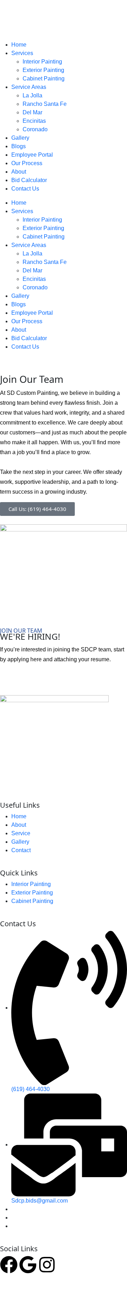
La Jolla (32, 95)
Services (22, 53)
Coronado (35, 129)
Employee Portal (32, 155)
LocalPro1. (89, 1292)
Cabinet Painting (44, 79)
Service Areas (28, 87)
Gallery (20, 138)
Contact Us (25, 189)
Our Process (26, 163)
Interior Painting (42, 62)
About (18, 172)
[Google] (28, 1264)
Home (18, 45)
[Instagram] (47, 1264)
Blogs (18, 146)
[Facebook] (9, 1264)
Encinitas (34, 121)
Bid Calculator (29, 180)
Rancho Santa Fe (45, 104)
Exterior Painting (43, 70)
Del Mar (32, 112)
